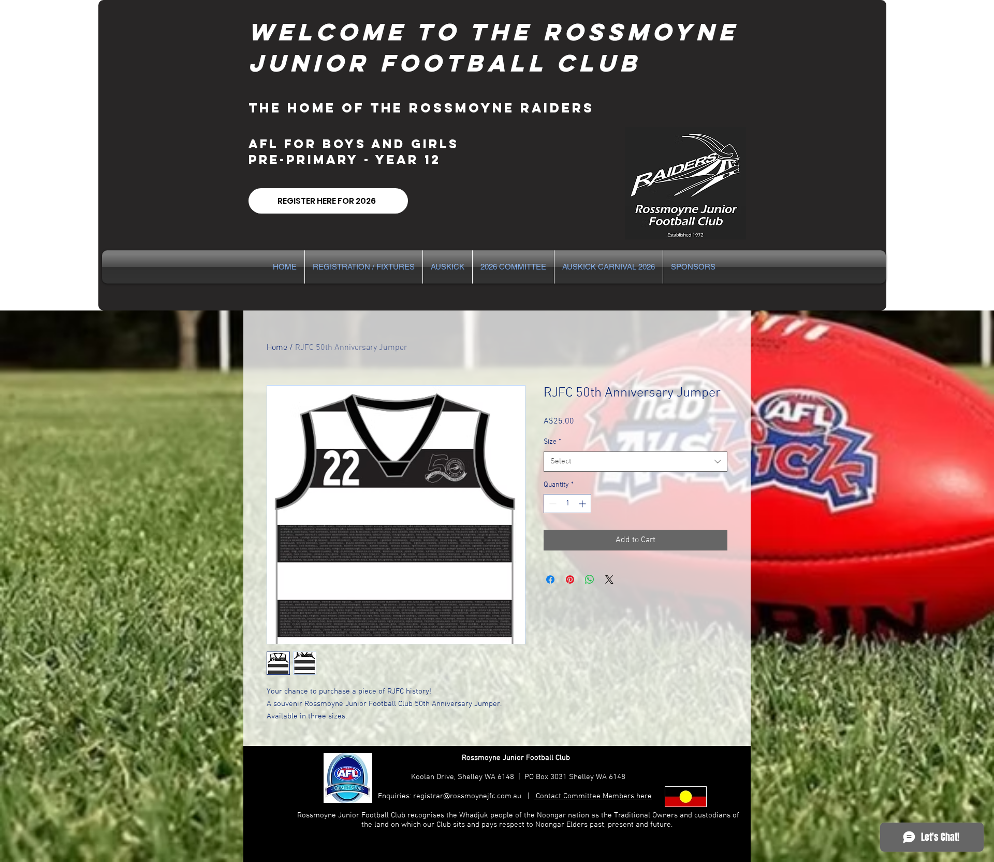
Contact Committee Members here (593, 796)
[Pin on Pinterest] (570, 579)
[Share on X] (609, 579)
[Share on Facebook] (550, 579)
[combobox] (635, 461)
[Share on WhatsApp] (589, 579)
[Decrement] (551, 503)
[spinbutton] (567, 503)
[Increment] (583, 503)
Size (552, 441)
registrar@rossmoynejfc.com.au (467, 796)
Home (277, 348)
